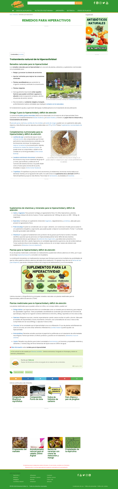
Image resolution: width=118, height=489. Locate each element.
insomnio (71, 176)
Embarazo (33, 481)
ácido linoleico (51, 118)
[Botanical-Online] (18, 4)
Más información (16, 347)
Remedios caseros (35, 477)
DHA (53, 125)
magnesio (48, 221)
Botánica (70, 11)
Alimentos (15, 14)
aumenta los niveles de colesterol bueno (26, 147)
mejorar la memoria (19, 145)
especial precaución (24, 255)
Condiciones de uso (78, 486)
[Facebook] (78, 475)
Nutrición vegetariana (43, 11)
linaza (25, 123)
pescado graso (16, 123)
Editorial (31, 360)
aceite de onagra (51, 123)
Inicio (11, 14)
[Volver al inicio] (13, 10)
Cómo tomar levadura (33, 168)
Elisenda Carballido (36, 351)
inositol (20, 139)
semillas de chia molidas (35, 123)
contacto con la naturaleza (54, 104)
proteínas (67, 221)
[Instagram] (87, 475)
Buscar (79, 3)
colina (15, 139)
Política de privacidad (90, 486)
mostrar (21, 54)
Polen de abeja (18, 227)
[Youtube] (81, 475)
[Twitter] (84, 475)
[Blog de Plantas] (90, 475)
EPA (50, 125)
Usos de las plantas (23, 11)
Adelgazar (16, 479)
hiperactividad (18, 372)
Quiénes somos (51, 477)
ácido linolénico (39, 118)
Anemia (32, 479)
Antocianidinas (18, 333)
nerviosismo (53, 176)
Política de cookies (102, 486)
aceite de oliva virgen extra (46, 239)
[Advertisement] (46, 39)
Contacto (49, 475)
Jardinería (59, 11)
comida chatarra (56, 327)
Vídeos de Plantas (84, 11)
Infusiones (33, 475)
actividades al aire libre (75, 99)
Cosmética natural (18, 481)
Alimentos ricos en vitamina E (31, 245)
